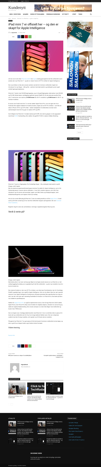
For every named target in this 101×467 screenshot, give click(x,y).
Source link (11, 335)
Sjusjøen (71, 434)
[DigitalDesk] (9, 32)
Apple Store (53, 198)
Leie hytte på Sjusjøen (75, 437)
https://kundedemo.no (25, 366)
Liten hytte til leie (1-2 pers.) (76, 440)
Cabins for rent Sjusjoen (75, 425)
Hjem (9, 18)
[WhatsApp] (29, 36)
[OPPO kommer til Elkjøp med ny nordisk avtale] (17, 388)
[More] (33, 36)
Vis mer (79, 132)
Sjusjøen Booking (74, 428)
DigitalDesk (14, 32)
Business (14, 18)
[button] (91, 14)
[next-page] (12, 404)
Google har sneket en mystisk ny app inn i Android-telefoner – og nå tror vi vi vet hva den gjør (54, 398)
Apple (34, 79)
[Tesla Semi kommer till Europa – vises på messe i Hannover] (71, 126)
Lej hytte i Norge (73, 422)
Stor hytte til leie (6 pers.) (76, 431)
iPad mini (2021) (26, 79)
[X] (22, 36)
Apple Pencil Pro (19, 302)
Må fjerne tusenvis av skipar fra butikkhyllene (19, 355)
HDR (16, 116)
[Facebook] (19, 36)
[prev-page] (9, 404)
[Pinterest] (26, 36)
